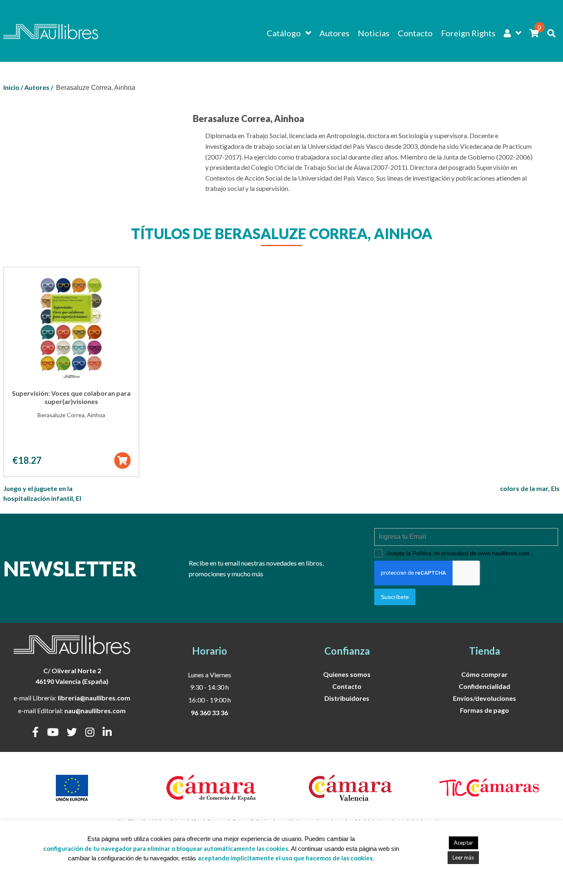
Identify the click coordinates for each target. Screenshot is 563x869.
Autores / (38, 87)
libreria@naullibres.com (94, 698)
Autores (334, 33)
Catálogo (284, 33)
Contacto (415, 33)
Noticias (373, 33)
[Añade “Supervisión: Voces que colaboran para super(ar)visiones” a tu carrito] (122, 460)
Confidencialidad (484, 686)
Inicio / (13, 87)
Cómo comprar (484, 674)
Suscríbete (395, 597)
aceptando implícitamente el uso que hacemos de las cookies (285, 858)
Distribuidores (346, 698)
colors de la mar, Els (530, 488)
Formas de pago (484, 710)
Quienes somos (347, 674)
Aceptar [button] (463, 842)
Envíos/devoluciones (484, 698)
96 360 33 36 (209, 712)
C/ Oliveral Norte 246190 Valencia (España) (71, 676)
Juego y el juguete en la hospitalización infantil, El (42, 493)
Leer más (463, 857)
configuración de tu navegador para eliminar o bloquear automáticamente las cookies (165, 848)
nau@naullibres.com (95, 710)
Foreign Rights (468, 33)
